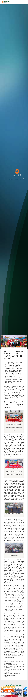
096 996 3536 (8, 691)
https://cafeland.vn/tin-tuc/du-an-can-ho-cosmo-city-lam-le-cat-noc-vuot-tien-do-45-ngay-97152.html (13, 405)
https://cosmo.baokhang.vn (12, 673)
